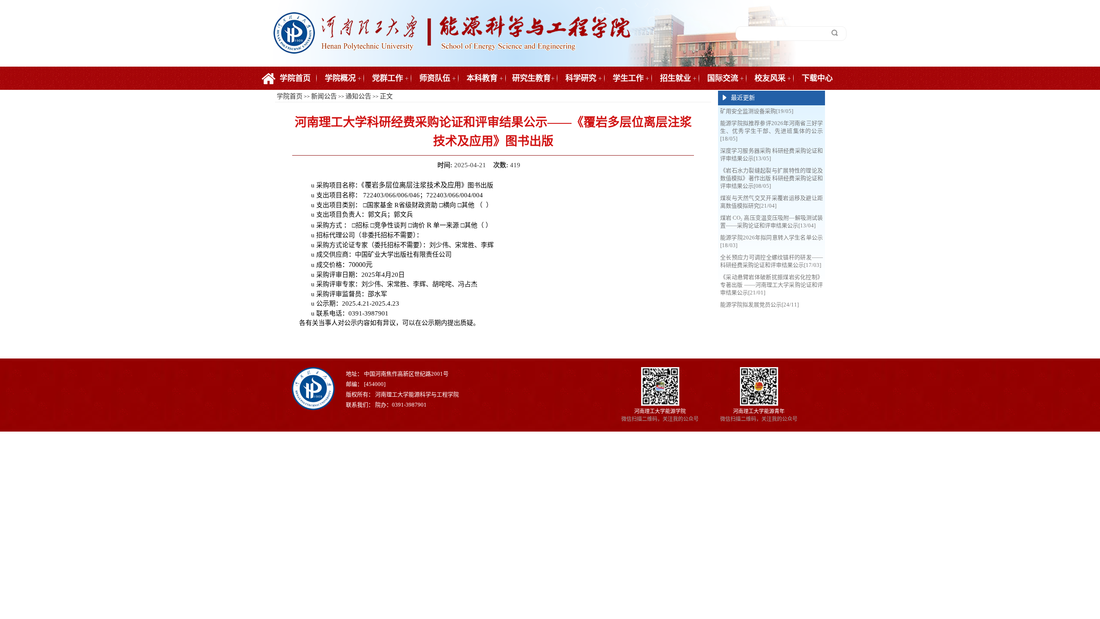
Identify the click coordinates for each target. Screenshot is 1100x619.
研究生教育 (531, 78)
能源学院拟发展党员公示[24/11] (759, 304)
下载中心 (817, 78)
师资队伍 (434, 78)
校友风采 (770, 78)
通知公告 (358, 96)
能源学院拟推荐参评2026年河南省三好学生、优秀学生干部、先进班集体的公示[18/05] (771, 131)
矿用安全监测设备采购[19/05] (756, 111)
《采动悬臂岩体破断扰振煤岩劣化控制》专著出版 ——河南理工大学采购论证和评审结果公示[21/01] (771, 285)
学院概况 (340, 78)
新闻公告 (324, 96)
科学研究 (580, 78)
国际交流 (722, 78)
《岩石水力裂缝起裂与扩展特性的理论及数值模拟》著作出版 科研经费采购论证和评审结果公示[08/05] (771, 178)
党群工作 (387, 78)
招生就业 (675, 78)
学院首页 (295, 78)
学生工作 (628, 78)
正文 (386, 96)
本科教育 (482, 78)
